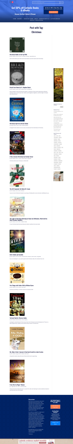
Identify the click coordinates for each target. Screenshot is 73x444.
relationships (60, 160)
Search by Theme (28, 18)
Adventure (55, 139)
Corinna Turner (13, 125)
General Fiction (23, 89)
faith (62, 147)
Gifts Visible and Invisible (16, 255)
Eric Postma (59, 147)
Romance (22, 190)
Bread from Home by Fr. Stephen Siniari (20, 87)
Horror (23, 319)
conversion (59, 142)
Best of (59, 140)
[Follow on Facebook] (10, 2)
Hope (60, 152)
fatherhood (58, 149)
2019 (59, 135)
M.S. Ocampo (13, 190)
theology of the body (57, 167)
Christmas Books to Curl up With (18, 54)
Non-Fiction (24, 287)
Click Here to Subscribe (55, 406)
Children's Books (24, 221)
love (62, 152)
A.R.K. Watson (13, 56)
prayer (59, 157)
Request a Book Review (36, 20)
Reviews (19, 18)
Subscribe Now (53, 12)
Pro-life (59, 159)
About (36, 18)
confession (55, 142)
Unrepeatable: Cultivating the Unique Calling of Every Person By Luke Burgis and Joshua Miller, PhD (58, 125)
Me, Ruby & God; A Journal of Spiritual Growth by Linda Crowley (26, 352)
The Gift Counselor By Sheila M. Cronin (20, 189)
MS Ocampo (55, 157)
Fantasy (23, 125)
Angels (59, 139)
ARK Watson (55, 140)
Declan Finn (58, 145)
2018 (57, 135)
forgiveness (55, 150)
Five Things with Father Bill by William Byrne (22, 285)
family (55, 149)
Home (14, 18)
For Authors (24, 56)
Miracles (57, 155)
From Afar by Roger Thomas (17, 385)
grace (55, 152)
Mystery (26, 125)
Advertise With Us (44, 18)
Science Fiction (24, 158)
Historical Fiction (24, 256)
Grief (57, 152)
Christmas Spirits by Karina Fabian (19, 124)
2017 (54, 135)
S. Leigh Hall (13, 386)
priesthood (55, 159)
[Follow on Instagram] (12, 2)
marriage (60, 154)
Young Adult (29, 158)
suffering (58, 165)
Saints (55, 165)
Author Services (55, 18)
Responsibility (56, 162)
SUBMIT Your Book (55, 423)
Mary (54, 155)
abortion (60, 137)
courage (60, 144)
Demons (55, 147)
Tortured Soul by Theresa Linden (18, 318)
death (55, 145)
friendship (59, 150)
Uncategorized (29, 89)
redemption (55, 160)
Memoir (23, 353)
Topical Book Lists (33, 56)
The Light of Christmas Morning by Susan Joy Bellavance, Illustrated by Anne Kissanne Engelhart (28, 219)
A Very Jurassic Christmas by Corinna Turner (21, 157)
